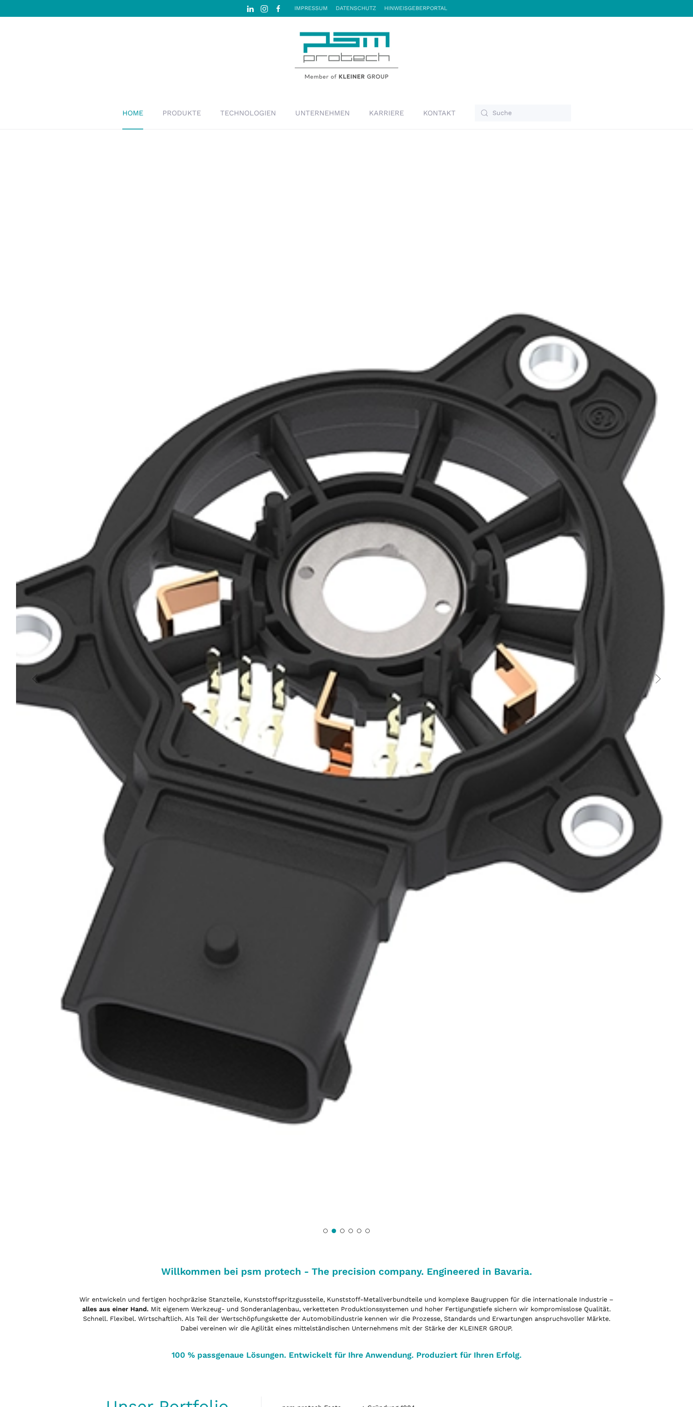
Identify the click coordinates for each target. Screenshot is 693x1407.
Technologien (248, 113)
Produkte (181, 113)
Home (132, 113)
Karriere (386, 113)
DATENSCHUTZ (356, 8)
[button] (35, 679)
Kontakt (439, 113)
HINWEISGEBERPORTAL (415, 8)
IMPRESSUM (311, 8)
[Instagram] (264, 8)
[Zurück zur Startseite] (346, 57)
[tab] (325, 1231)
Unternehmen (322, 113)
